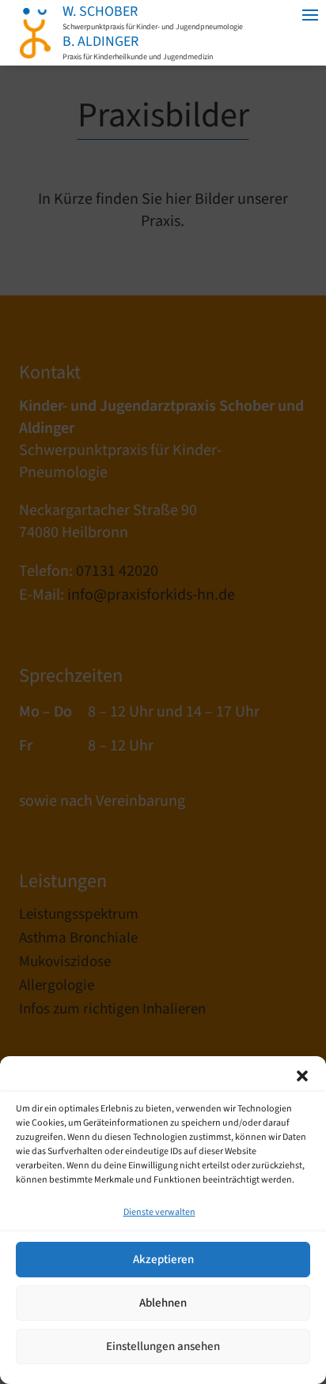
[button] (302, 1076)
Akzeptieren (163, 1259)
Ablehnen (163, 1303)
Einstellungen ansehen (163, 1346)
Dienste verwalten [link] (159, 1212)
